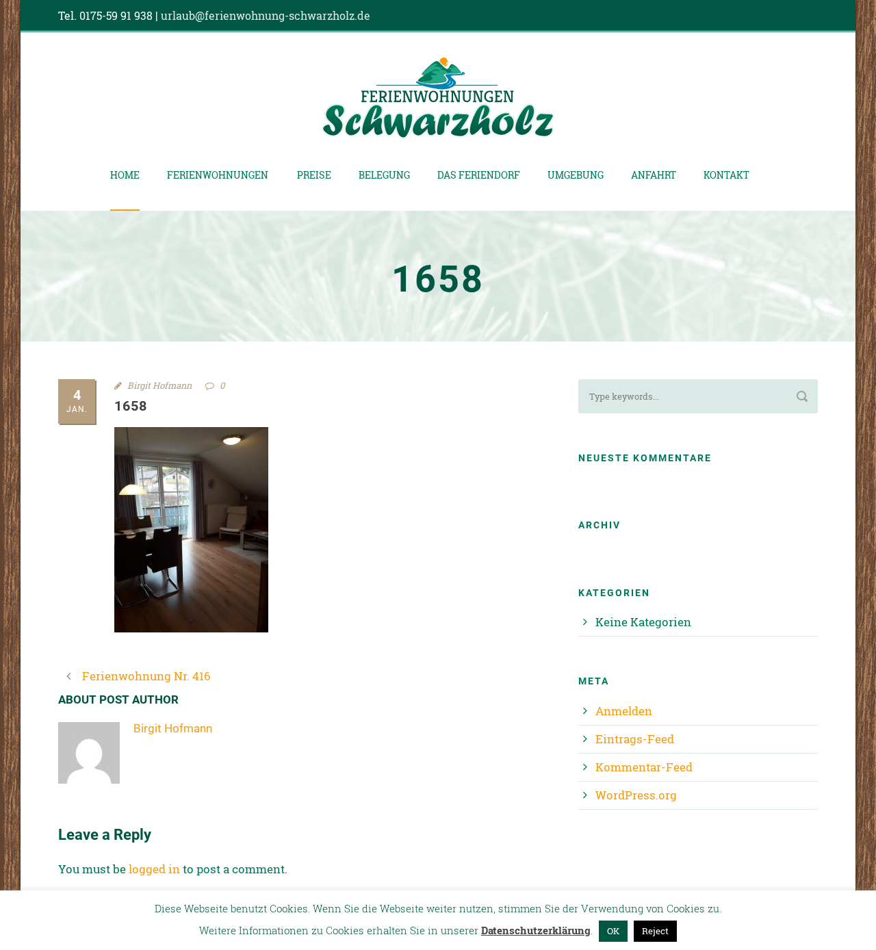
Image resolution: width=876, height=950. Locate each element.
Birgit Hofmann (159, 385)
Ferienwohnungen (217, 174)
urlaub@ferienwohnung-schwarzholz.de (265, 15)
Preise (314, 174)
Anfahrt (653, 174)
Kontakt (726, 174)
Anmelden (623, 711)
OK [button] (613, 931)
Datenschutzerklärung (536, 930)
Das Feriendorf (478, 174)
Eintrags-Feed (634, 739)
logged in (154, 869)
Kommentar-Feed (644, 767)
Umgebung (576, 174)
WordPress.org (636, 795)
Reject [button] (655, 931)
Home (125, 174)
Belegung (384, 174)
